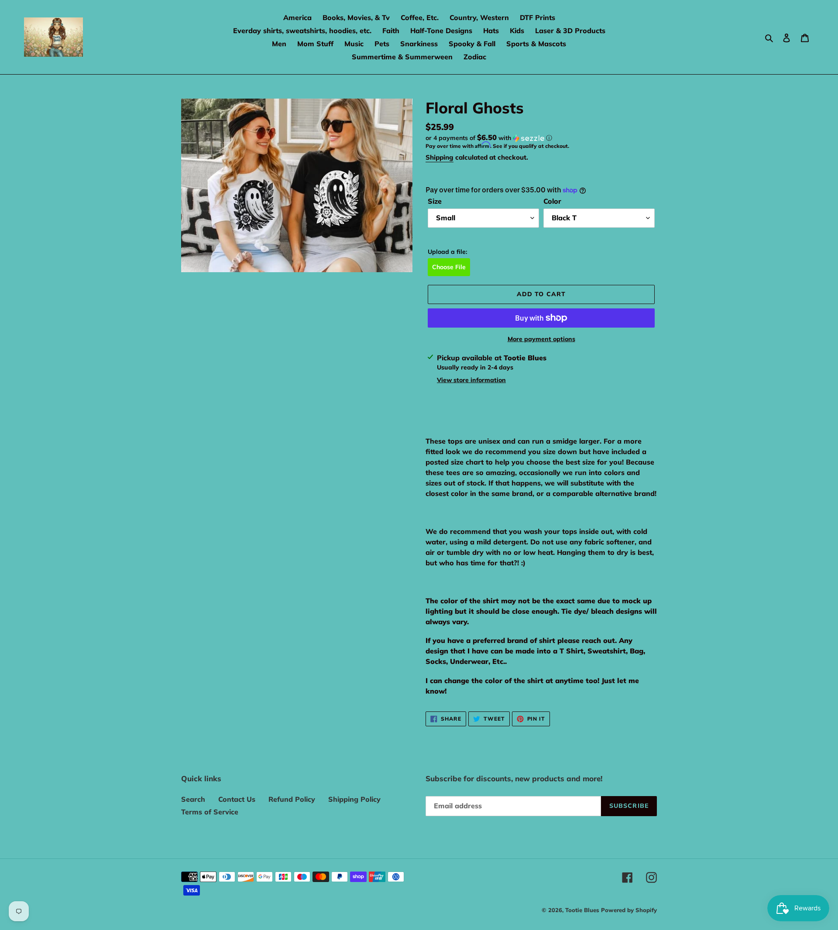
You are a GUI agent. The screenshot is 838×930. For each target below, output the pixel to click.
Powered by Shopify (629, 909)
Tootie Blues (583, 909)
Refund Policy (291, 799)
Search (193, 799)
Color (552, 201)
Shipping (439, 157)
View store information (471, 380)
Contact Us (236, 799)
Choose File (449, 267)
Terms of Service (209, 811)
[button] (489, 137)
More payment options (541, 339)
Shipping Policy (354, 799)
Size (435, 201)
